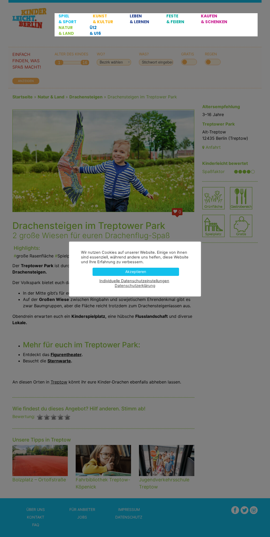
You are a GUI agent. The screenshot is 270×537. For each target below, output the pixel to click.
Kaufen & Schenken (214, 19)
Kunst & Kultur (103, 19)
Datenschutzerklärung (135, 285)
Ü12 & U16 (95, 30)
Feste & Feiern (175, 19)
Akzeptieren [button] (135, 271)
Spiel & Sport (67, 19)
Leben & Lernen (139, 19)
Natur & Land (66, 30)
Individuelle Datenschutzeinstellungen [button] (134, 281)
